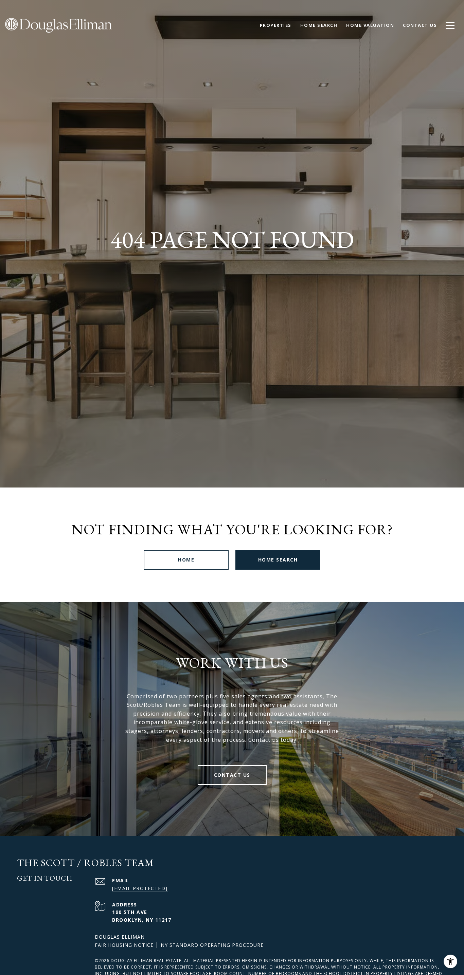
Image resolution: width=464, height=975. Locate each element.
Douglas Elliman (120, 937)
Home (186, 559)
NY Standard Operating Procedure (212, 945)
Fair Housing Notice (124, 945)
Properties (275, 25)
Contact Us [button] (232, 775)
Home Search (319, 25)
